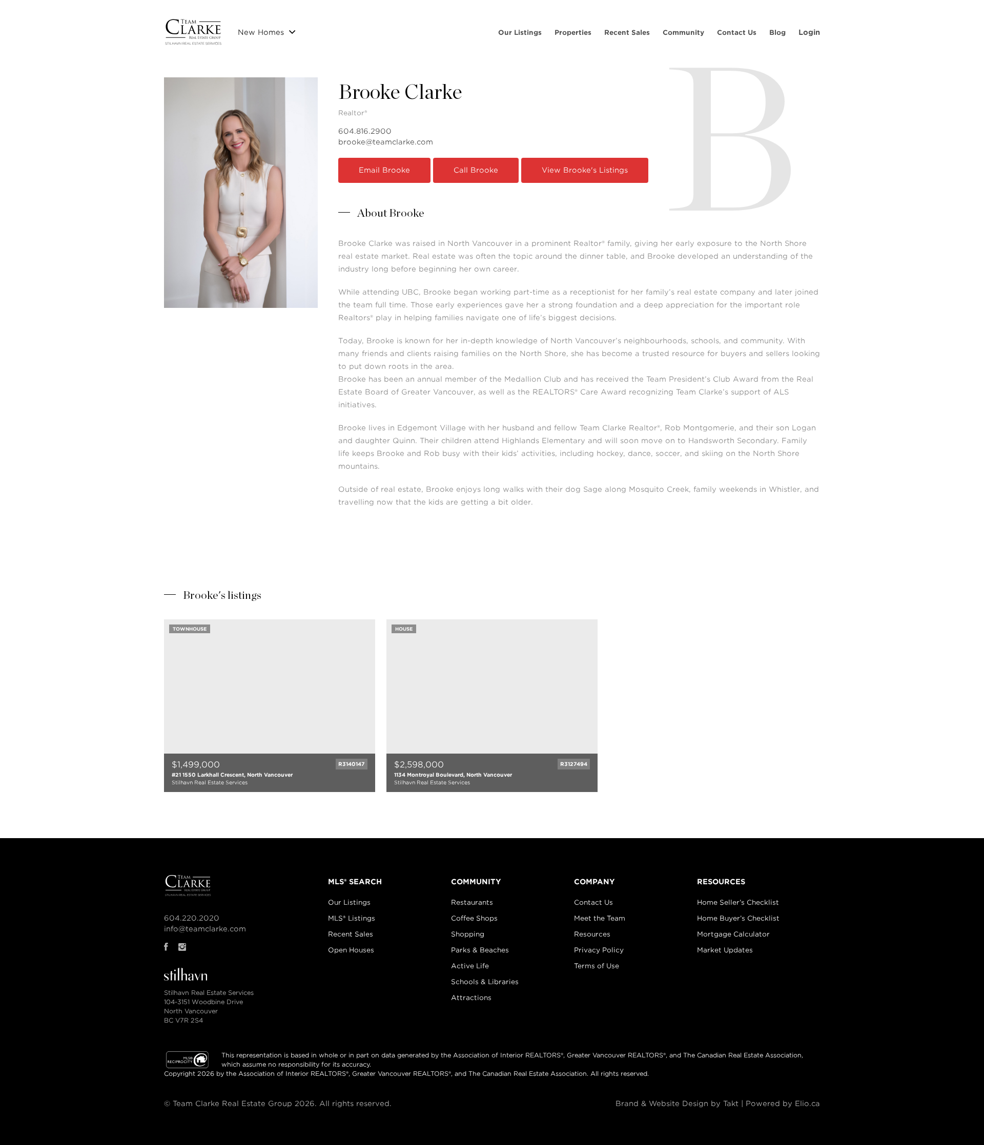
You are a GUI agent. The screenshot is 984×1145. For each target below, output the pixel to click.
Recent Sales (627, 32)
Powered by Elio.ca (783, 1103)
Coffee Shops (474, 918)
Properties (573, 32)
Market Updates (725, 950)
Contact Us (736, 32)
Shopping (467, 934)
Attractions (471, 998)
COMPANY (594, 882)
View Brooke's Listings (585, 170)
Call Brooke (476, 170)
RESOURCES (721, 882)
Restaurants (472, 902)
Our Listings (520, 32)
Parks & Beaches (480, 950)
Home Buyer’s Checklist (738, 918)
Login (809, 32)
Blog (777, 32)
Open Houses (351, 950)
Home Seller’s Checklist (738, 902)
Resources (592, 934)
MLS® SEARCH (355, 882)
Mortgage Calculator (733, 934)
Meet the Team (599, 918)
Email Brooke (384, 170)
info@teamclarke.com (205, 929)
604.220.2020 (191, 918)
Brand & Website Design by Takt (677, 1103)
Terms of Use (596, 966)
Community (683, 32)
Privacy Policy (599, 950)
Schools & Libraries (485, 982)
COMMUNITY (476, 882)
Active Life (470, 966)
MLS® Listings (351, 918)
